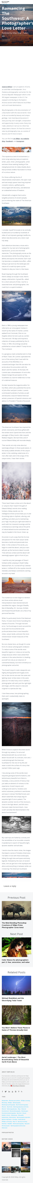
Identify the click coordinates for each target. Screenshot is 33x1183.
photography (17, 1102)
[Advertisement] (16, 67)
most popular (6, 1126)
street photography (19, 1123)
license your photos (15, 1100)
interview (5, 1128)
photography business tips (18, 1126)
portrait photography (22, 1105)
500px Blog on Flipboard (18, 1085)
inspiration (5, 1100)
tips (20, 1109)
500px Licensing (26, 1100)
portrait (20, 1113)
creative (15, 1119)
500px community (7, 1121)
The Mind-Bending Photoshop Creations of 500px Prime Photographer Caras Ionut (14, 925)
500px (10, 1102)
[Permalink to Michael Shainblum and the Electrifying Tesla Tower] (16, 995)
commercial (6, 1111)
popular (27, 1123)
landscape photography (9, 1105)
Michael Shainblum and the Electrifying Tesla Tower (13, 999)
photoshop (13, 1117)
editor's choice (6, 1115)
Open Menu (9, 2)
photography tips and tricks (21, 1107)
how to (4, 1107)
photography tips (12, 1109)
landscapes (25, 1111)
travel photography (15, 1111)
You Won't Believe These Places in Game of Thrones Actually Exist (16, 1029)
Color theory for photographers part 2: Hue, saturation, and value (16, 961)
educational (22, 1119)
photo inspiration (7, 1119)
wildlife (10, 1123)
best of (4, 1109)
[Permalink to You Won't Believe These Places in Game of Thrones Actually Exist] (16, 1024)
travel (24, 1113)
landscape (14, 1115)
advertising (5, 1117)
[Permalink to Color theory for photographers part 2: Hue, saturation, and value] (16, 956)
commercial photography (9, 1113)
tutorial (24, 1109)
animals (5, 1123)
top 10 (15, 1121)
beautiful (21, 1115)
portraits (10, 1107)
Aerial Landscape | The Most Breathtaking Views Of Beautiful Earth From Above (15, 1059)
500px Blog (16, 33)
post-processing (23, 1121)
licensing (5, 1102)
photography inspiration (24, 1117)
